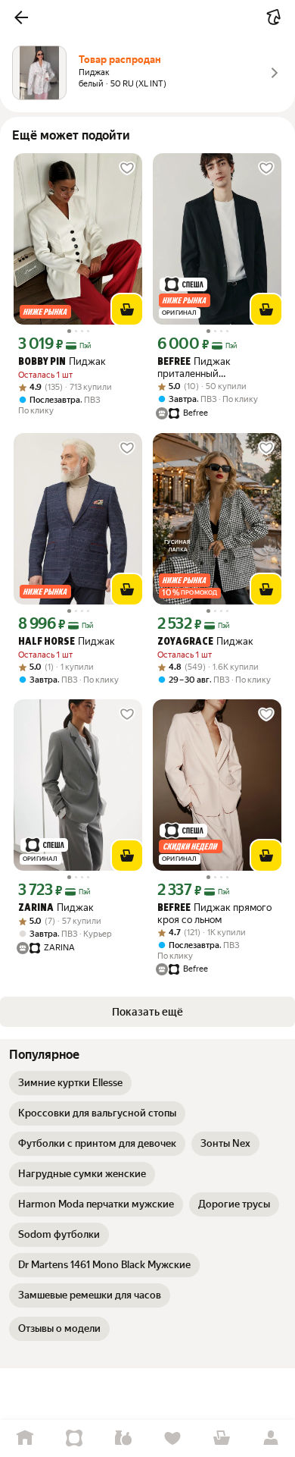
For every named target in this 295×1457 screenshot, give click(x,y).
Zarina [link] (36, 908)
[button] (21, 17)
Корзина (221, 1438)
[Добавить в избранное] (127, 168)
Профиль (270, 1438)
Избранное (172, 1438)
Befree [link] (174, 362)
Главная (24, 1438)
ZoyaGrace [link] (185, 642)
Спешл (73, 1438)
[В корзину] (127, 309)
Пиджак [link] (62, 361)
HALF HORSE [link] (46, 642)
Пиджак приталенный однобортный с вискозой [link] (214, 367)
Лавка (123, 1438)
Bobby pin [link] (42, 362)
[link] (70, 1083)
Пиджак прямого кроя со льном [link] (214, 913)
